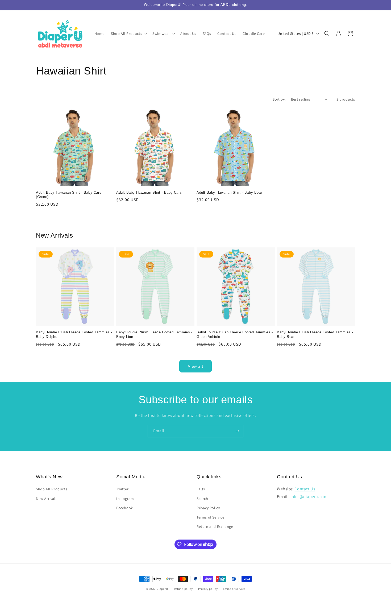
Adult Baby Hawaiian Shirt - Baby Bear (229, 192)
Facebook (124, 507)
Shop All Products (51, 489)
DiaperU (162, 589)
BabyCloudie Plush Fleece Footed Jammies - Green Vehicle (235, 334)
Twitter (122, 489)
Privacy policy (208, 588)
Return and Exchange (215, 526)
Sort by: (279, 99)
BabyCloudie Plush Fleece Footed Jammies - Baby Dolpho (74, 334)
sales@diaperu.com (308, 496)
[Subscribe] (237, 431)
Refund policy (183, 588)
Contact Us (304, 489)
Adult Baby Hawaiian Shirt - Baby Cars (149, 192)
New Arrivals (46, 498)
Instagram (125, 498)
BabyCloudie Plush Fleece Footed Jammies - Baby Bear (315, 334)
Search (202, 498)
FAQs (201, 489)
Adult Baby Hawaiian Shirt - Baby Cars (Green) (68, 194)
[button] (128, 33)
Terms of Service (210, 517)
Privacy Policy (208, 507)
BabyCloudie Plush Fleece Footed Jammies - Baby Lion (154, 334)
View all (195, 366)
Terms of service (234, 588)
